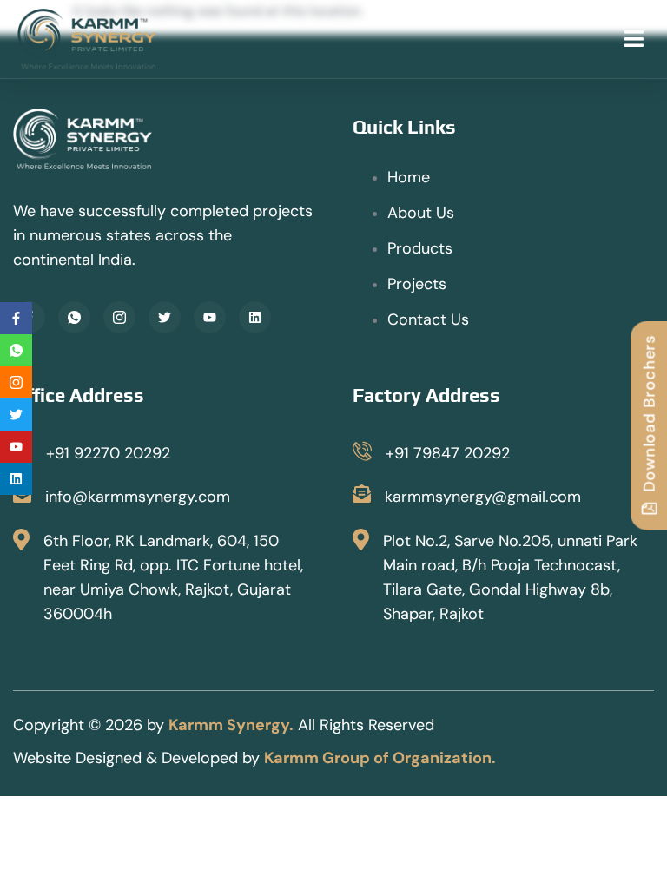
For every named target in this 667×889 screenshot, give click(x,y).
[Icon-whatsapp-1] (74, 317)
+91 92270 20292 (108, 453)
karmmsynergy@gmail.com (483, 496)
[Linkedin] (255, 317)
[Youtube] (210, 317)
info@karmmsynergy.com (137, 496)
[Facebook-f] (16, 318)
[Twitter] (165, 317)
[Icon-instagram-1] (119, 317)
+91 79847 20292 (448, 453)
